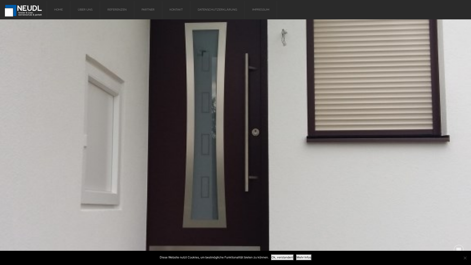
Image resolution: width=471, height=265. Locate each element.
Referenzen (117, 9)
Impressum (260, 9)
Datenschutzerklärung (217, 9)
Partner (148, 9)
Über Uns (85, 9)
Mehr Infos (304, 257)
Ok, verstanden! (282, 257)
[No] (464, 257)
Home (58, 9)
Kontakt (176, 9)
